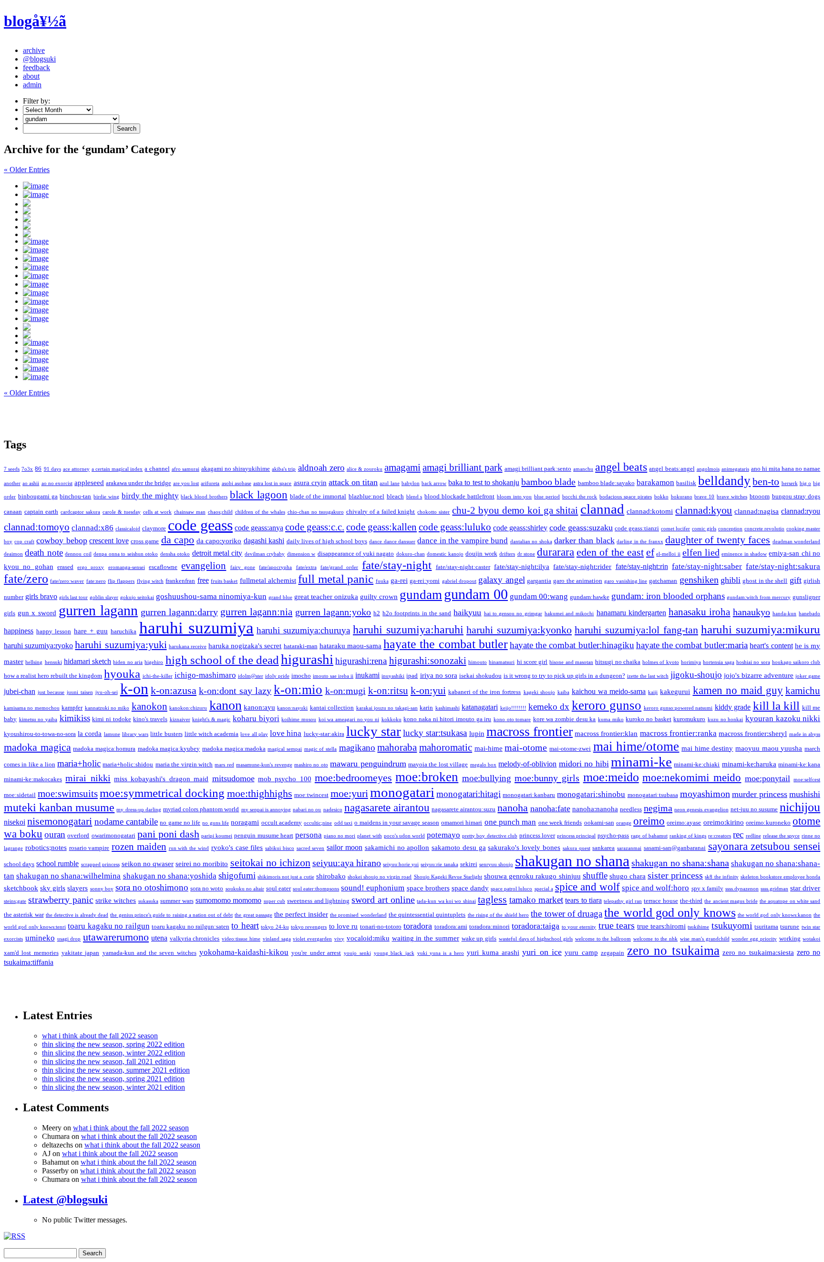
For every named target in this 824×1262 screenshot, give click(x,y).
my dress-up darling (138, 809)
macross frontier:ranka (678, 733)
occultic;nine (318, 823)
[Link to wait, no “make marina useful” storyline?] (421, 327)
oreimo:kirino (723, 822)
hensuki (53, 662)
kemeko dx (548, 707)
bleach (395, 496)
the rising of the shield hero (498, 915)
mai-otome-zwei (570, 748)
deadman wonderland (796, 541)
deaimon (13, 554)
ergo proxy (90, 567)
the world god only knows (669, 913)
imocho (301, 675)
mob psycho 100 (284, 779)
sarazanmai (629, 848)
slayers (77, 888)
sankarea (603, 847)
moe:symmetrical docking (162, 792)
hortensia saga (718, 662)
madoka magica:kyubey (169, 748)
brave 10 (704, 496)
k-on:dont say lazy (235, 690)
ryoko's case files (237, 847)
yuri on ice (542, 952)
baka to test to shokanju (483, 482)
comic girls (704, 528)
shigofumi (237, 875)
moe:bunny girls (547, 778)
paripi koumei (216, 835)
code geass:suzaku (581, 527)
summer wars (176, 900)
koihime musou (298, 719)
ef (650, 552)
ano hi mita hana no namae (786, 468)
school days (19, 864)
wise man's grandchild (705, 938)
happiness (18, 631)
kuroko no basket (648, 719)
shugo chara (627, 876)
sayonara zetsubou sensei (764, 846)
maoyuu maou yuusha (768, 748)
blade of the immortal (318, 496)
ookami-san (599, 822)
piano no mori (339, 835)
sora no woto (206, 888)
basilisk (686, 482)
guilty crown (379, 596)
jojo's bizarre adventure (758, 675)
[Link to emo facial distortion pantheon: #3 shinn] (421, 310)
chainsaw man (190, 512)
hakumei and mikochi (569, 613)
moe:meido (611, 777)
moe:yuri (349, 793)
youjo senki (357, 953)
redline (753, 835)
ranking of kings (688, 835)
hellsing (33, 662)
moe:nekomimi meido (691, 777)
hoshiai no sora (753, 662)
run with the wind (189, 848)
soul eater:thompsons (316, 888)
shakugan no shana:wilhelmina (68, 875)
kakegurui (675, 691)
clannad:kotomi (650, 511)
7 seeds (12, 469)
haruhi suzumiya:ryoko (38, 645)
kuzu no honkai (725, 719)
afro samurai (185, 469)
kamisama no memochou (32, 708)
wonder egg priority (754, 938)
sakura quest (576, 848)
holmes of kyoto (660, 662)
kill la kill (776, 705)
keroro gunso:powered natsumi (678, 708)
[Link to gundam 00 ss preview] (421, 318)
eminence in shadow (744, 554)
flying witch (150, 581)
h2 (376, 613)
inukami (367, 675)
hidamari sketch (87, 661)
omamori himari (461, 822)
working (790, 938)
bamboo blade (548, 481)
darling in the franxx (640, 541)
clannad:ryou (800, 511)
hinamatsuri (502, 662)
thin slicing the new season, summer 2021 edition (116, 1070)
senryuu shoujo (496, 864)
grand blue (280, 597)
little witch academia (211, 733)
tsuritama (766, 926)
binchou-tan (75, 496)
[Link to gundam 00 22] (421, 368)
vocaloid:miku (368, 938)
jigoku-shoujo (696, 675)
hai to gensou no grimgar (513, 613)
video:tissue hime (241, 938)
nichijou (800, 807)
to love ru (343, 926)
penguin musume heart (263, 835)
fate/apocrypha (275, 567)
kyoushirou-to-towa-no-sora (40, 733)
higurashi (307, 659)
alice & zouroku (364, 469)
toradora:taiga (535, 926)
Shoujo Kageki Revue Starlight (448, 876)
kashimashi (447, 708)
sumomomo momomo (228, 900)
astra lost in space (272, 483)
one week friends (560, 822)
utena (159, 938)
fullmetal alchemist (268, 580)
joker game (807, 676)
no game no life (180, 822)
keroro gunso (606, 705)
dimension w (301, 554)
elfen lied (700, 552)
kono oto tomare (512, 719)
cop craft (24, 541)
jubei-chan (19, 691)
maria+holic (79, 763)
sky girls (52, 888)
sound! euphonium (372, 887)
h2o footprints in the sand (416, 613)
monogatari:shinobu (591, 794)
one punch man (510, 822)
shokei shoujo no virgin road (380, 876)
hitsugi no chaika (617, 661)
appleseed (89, 482)
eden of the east (610, 552)
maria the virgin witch (184, 764)
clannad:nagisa (756, 511)
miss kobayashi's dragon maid (161, 779)
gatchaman (663, 580)
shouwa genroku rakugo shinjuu (532, 876)
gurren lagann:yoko (333, 612)
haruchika (123, 631)
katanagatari (480, 707)
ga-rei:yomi (425, 580)
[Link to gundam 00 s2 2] (421, 293)
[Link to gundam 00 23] (421, 359)
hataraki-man (301, 646)
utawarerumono (116, 937)
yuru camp (581, 952)
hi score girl (532, 661)
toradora (417, 926)
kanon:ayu (259, 707)
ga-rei (399, 580)
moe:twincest (311, 794)
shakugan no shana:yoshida (169, 875)
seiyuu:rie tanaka (439, 864)
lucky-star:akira (324, 733)
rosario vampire (89, 847)
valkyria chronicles (195, 938)
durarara (555, 552)
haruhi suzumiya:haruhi (408, 629)
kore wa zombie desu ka (564, 719)
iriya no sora (438, 675)
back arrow (434, 483)
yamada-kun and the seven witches (149, 952)
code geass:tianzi (637, 528)
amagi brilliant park (462, 467)
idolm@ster (250, 676)
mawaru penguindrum (368, 763)
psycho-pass (613, 835)
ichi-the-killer (158, 676)
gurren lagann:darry (179, 612)
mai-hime (488, 748)
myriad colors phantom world (201, 809)
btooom (760, 496)
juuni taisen (80, 692)
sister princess (675, 875)
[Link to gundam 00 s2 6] (421, 250)
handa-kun (784, 613)
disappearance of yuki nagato (356, 553)
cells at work (157, 512)
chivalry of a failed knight (380, 511)
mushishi (804, 794)
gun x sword (37, 613)
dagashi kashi (264, 541)
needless (631, 809)
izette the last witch (648, 676)
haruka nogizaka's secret (244, 646)
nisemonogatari (59, 821)
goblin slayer (104, 597)
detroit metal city (217, 553)
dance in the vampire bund (462, 540)
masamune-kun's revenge (264, 764)
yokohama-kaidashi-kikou (243, 952)
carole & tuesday (122, 512)
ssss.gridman (774, 888)
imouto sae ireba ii (333, 676)
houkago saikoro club (796, 662)
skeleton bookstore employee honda (780, 876)
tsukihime (698, 927)
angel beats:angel (671, 468)
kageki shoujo (539, 692)
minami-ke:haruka (749, 764)
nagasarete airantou (387, 807)
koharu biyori (256, 718)
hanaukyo (751, 612)
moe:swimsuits (68, 793)
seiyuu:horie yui (401, 864)
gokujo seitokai (137, 597)
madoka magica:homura (104, 748)
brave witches (732, 496)
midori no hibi (584, 763)
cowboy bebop (61, 540)
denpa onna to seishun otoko (125, 554)
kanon (225, 705)
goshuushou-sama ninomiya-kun (211, 596)
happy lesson (53, 631)
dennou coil (78, 554)
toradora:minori (489, 926)
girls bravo (41, 596)
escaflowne (163, 566)
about (31, 76)
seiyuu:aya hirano (346, 863)
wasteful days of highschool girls (536, 938)
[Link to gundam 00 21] (421, 376)
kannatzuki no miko (107, 708)
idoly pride (277, 676)
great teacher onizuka (326, 596)
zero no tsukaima (673, 950)
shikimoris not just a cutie (286, 876)
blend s (414, 496)
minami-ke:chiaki (697, 764)
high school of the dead (222, 659)
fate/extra (306, 567)
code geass (200, 525)
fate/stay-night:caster (463, 566)
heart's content (771, 645)
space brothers (428, 888)
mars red (224, 764)
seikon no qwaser (148, 864)
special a (544, 888)
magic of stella (320, 749)
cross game (145, 541)
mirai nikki (87, 778)
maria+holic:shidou (128, 764)
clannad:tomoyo (37, 527)
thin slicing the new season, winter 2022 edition (113, 1053)
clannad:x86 (92, 527)
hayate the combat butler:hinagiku (572, 645)
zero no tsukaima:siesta (758, 952)
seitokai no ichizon (270, 863)
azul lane (389, 483)
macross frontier (529, 731)
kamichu (802, 690)
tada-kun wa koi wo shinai (446, 901)
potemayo (443, 834)
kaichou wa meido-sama (609, 691)
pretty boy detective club (489, 835)
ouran (54, 834)
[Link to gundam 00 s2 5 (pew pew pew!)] (421, 267)
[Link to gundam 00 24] (421, 351)
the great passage (253, 915)
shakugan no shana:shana (680, 863)
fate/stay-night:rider (582, 566)
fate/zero (26, 579)
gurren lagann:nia (256, 612)
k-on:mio (298, 690)
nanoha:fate (550, 808)
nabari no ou (307, 809)
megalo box (483, 764)
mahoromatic (445, 747)
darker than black (584, 540)
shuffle (595, 875)
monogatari (402, 792)
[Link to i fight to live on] (421, 225)
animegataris (735, 469)
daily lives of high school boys (327, 541)
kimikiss (75, 718)
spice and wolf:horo (655, 887)
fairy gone (242, 567)
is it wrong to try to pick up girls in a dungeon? (564, 675)
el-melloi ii (668, 554)
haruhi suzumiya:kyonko (519, 630)
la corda (90, 733)
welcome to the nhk (655, 938)
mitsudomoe (233, 778)
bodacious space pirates (625, 496)
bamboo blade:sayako (606, 482)
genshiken (699, 579)
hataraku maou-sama (350, 646)
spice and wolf (587, 887)
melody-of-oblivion (527, 764)
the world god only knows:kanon (775, 915)
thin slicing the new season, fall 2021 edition (108, 1061)
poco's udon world (404, 835)
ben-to (765, 481)
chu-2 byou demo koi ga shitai (515, 510)
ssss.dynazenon (742, 888)
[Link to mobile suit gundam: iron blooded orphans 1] (421, 194)
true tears (616, 925)
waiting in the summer (425, 938)
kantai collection (332, 707)
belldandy (724, 481)
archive (34, 50)
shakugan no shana (572, 861)
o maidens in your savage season (396, 822)
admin (32, 85)
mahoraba (397, 747)
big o (805, 483)
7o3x (27, 469)
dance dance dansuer (392, 541)
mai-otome (526, 747)
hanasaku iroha (699, 612)
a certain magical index (117, 469)
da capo (177, 540)
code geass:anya (259, 528)
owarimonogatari (113, 835)
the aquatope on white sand (790, 901)
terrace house (661, 900)
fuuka (382, 581)
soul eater (278, 888)
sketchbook (21, 888)
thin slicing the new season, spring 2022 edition (113, 1044)
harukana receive (187, 646)
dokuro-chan (410, 554)
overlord (78, 835)
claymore (154, 528)
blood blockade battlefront (459, 496)
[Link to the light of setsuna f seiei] (421, 218)
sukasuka (148, 901)
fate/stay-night (397, 565)
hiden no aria (128, 662)
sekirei (468, 864)
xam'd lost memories (31, 952)
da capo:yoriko (218, 541)
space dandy (470, 888)
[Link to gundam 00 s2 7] (421, 241)
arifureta (210, 483)
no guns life (215, 823)
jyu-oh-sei (106, 692)
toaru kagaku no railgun (108, 926)
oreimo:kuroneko (768, 822)
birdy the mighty (150, 495)
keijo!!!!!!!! (513, 708)
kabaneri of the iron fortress (484, 691)
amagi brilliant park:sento (538, 468)
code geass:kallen (381, 527)
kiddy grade (733, 707)
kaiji (653, 692)
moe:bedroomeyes (353, 778)
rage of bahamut (649, 835)
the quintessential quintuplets (427, 914)
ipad (412, 675)
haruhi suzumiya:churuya (303, 630)
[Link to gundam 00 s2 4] (421, 275)
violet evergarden (312, 938)
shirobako (331, 876)
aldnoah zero (321, 468)
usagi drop (69, 938)
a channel (156, 468)
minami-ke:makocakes (33, 779)
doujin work (481, 553)
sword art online (383, 899)
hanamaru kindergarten (631, 613)
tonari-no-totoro (381, 926)
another (12, 483)
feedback (36, 67)
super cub (274, 901)
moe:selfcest (806, 779)
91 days (52, 469)
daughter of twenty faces (717, 540)
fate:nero (96, 581)
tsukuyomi (731, 925)
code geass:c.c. (314, 527)
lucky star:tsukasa (435, 733)
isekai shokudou (480, 675)
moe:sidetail (20, 794)
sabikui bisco (279, 848)
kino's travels (150, 719)
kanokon (149, 706)
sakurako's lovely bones (524, 847)
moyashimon (705, 793)
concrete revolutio (764, 528)
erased (65, 566)
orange (623, 823)
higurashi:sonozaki (427, 660)
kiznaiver (180, 719)
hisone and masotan (571, 662)
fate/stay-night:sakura (783, 566)
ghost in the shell (764, 580)
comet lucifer (675, 528)
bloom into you (514, 496)
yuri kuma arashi (493, 952)
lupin (476, 733)
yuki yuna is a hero (440, 953)
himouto (477, 662)
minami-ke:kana (799, 764)
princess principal (576, 835)
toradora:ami (450, 926)
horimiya (691, 662)
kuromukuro (689, 719)
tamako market (536, 900)
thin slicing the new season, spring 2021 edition (113, 1079)
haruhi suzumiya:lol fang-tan (636, 630)
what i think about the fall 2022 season (100, 1036)
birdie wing (106, 496)
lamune (112, 734)
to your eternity (579, 927)
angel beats (621, 467)
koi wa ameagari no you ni (349, 719)
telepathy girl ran (623, 901)
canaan (13, 511)
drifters (507, 554)
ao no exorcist (56, 483)
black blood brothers (204, 496)
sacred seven (311, 848)
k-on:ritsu (388, 690)
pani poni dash (168, 834)
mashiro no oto (311, 764)
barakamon (655, 482)
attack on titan (353, 482)
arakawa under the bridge (138, 482)
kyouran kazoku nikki (782, 718)
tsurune (789, 926)
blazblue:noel (366, 496)
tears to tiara (583, 900)
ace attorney (76, 469)
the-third (691, 900)
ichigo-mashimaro (205, 675)
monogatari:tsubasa (653, 794)
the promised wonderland (358, 915)
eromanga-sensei (126, 567)
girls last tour (73, 597)
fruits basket (224, 581)
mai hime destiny (707, 748)
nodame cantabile (126, 822)
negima (658, 808)
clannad (602, 509)
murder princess (759, 794)
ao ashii (30, 483)
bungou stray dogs (796, 496)
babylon (411, 483)
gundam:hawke (589, 596)
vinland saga (277, 938)
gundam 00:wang (539, 596)
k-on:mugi (345, 690)
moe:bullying (486, 778)
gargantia (539, 580)
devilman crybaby (265, 554)
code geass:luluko (455, 527)
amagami (402, 467)
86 (38, 468)
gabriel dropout (459, 581)
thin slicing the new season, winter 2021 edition (113, 1087)
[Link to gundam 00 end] (421, 210)
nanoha (512, 808)
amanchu (583, 469)
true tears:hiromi (661, 926)
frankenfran (180, 580)
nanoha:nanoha (595, 809)
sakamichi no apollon (397, 847)
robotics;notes (46, 847)
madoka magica (37, 747)
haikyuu (467, 612)
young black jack (394, 953)
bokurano (681, 496)
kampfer (72, 707)
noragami (245, 822)
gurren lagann (98, 610)
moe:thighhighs (259, 793)
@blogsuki (39, 59)
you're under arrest (316, 952)
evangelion (203, 565)
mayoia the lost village (438, 764)
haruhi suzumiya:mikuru (760, 629)
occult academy (281, 822)
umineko (40, 937)
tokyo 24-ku (274, 927)
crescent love (108, 541)
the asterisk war (24, 914)
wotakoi (811, 938)
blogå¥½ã (35, 21)
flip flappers (121, 581)
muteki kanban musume (59, 807)
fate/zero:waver (67, 581)
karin (426, 707)
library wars (135, 734)
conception (730, 528)
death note (43, 553)
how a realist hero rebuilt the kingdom (53, 675)
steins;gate (15, 901)
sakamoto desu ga (459, 847)
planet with (369, 835)
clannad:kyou (703, 510)
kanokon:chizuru (188, 708)
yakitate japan (80, 952)
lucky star (373, 731)
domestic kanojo (445, 554)
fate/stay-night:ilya (521, 566)
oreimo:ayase (684, 822)
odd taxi (343, 823)
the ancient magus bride (730, 901)
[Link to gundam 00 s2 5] (421, 258)
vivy (339, 938)
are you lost (186, 483)
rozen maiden (139, 846)
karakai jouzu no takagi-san (387, 708)
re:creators (719, 835)
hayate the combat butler (445, 644)
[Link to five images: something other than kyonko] (421, 334)
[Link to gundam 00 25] (421, 342)
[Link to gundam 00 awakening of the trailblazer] (421, 203)
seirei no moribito (201, 864)
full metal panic (335, 578)
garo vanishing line (625, 581)
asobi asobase (236, 483)
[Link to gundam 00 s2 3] (421, 284)
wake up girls (479, 938)
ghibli (731, 580)
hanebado (809, 613)
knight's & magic (211, 719)
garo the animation (577, 580)
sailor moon (344, 847)
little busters (166, 733)
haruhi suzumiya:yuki (120, 645)
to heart (244, 926)
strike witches (115, 900)
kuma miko (611, 719)
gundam (421, 595)
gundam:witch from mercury (759, 597)
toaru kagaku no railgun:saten (190, 926)
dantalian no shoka (531, 541)
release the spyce (781, 835)
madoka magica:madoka (234, 748)
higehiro (153, 662)
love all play (254, 734)
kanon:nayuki (292, 708)
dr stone (526, 554)
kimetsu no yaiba (38, 719)
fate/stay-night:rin (642, 566)
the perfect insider (301, 914)
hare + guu (91, 631)
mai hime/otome (636, 746)
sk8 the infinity (721, 876)
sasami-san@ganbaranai (675, 847)
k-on (134, 689)
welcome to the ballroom (603, 938)
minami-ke (641, 761)
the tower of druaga (566, 914)
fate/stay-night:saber (707, 566)
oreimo (649, 821)
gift (796, 580)
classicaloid (127, 528)
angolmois (708, 469)
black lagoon (259, 494)
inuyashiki (392, 676)
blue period (547, 496)
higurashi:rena (361, 661)
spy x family (707, 888)
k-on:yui (428, 690)
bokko (661, 496)
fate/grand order (339, 567)
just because (51, 692)
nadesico (332, 809)
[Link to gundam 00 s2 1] (421, 301)
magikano (357, 748)
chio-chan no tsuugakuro (316, 512)
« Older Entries (27, 170)
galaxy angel (501, 580)
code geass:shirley (520, 528)
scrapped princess (100, 864)
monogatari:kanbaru (529, 794)
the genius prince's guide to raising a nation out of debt (171, 915)
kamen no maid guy (738, 690)
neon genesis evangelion (701, 809)
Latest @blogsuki (65, 1199)
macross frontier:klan (606, 733)
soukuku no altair (245, 888)
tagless (492, 899)
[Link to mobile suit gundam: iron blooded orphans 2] (421, 186)
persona (308, 834)
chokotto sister (433, 512)
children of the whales (260, 512)
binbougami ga (38, 496)
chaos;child (220, 512)
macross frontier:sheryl (753, 733)
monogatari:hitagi (468, 794)
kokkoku (391, 719)
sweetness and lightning (318, 900)
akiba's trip (284, 469)
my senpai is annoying (266, 809)
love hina (285, 733)
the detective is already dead (77, 915)
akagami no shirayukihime (235, 468)
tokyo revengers (309, 927)
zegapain (612, 952)
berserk (790, 483)
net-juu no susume (754, 809)
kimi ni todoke (111, 719)
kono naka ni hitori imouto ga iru (447, 719)
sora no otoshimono (151, 887)
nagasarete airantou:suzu (463, 809)
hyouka (122, 673)
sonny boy (101, 888)
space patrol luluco (511, 888)
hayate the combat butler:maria (692, 645)
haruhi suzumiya (196, 628)
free (203, 580)
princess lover (537, 835)
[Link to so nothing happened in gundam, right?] (421, 233)
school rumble (57, 863)
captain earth (41, 511)
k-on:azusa (173, 690)
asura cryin (310, 482)
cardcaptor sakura (80, 512)
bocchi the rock (579, 496)
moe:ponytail (767, 778)
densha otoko (175, 554)
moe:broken (426, 777)
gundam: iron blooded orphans (668, 596)
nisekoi (14, 822)
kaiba (563, 692)
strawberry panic (60, 899)
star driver (805, 888)
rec (738, 834)
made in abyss (804, 734)
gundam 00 (476, 594)
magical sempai (285, 749)
